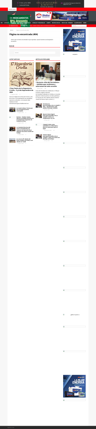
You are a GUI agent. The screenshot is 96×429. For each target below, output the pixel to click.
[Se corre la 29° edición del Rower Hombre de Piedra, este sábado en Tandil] (12, 140)
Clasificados (78, 22)
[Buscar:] (79, 25)
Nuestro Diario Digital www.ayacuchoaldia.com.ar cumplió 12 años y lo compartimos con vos (50, 116)
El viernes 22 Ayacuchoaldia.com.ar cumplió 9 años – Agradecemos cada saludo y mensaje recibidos (51, 106)
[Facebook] (81, 9)
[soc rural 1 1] (74, 164)
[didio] (61, 19)
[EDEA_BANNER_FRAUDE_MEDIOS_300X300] (74, 97)
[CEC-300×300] (74, 188)
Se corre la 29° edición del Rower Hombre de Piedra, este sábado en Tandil (24, 140)
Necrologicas (56, 22)
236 (45, 88)
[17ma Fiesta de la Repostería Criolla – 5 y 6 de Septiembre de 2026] (21, 74)
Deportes (13, 22)
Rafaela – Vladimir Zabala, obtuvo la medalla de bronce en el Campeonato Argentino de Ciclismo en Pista (25, 119)
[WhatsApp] (87, 9)
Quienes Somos (12, 9)
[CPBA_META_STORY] (74, 139)
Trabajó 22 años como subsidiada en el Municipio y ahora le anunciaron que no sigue (50, 126)
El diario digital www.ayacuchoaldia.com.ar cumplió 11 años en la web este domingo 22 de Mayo (51, 137)
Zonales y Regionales (38, 22)
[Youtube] (84, 9)
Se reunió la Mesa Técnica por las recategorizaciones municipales (24, 109)
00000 (84, 22)
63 (53, 130)
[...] (53, 99)
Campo (48, 22)
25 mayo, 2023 (47, 120)
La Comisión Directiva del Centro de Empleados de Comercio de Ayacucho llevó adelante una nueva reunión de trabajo (24, 130)
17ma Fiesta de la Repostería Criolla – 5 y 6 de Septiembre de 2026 (21, 90)
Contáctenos (21, 9)
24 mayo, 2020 (47, 109)
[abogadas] (48, 6)
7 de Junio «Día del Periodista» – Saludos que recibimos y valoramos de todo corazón (47, 84)
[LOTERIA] (74, 286)
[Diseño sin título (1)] (74, 347)
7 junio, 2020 (39, 88)
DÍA (2, 22)
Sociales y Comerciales (24, 22)
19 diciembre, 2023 (47, 130)
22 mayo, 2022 (47, 140)
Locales (6, 22)
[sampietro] (74, 72)
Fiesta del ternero (67, 22)
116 (52, 109)
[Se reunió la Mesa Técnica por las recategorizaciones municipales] (12, 109)
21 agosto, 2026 (13, 94)
